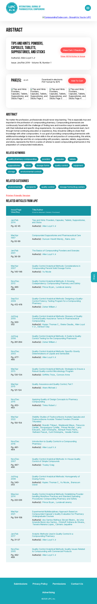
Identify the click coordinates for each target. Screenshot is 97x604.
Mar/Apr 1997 (14, 236)
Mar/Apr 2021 (14, 512)
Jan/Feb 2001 (14, 251)
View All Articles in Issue (72, 56)
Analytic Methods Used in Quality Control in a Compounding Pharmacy (52, 535)
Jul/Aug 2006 (14, 337)
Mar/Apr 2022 (14, 418)
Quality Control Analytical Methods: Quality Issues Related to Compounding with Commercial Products (58, 550)
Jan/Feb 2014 (14, 221)
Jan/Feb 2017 (14, 535)
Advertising (48, 592)
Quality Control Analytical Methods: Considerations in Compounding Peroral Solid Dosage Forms (56, 267)
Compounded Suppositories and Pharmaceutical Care (56, 235)
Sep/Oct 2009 (15, 299)
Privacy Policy (40, 583)
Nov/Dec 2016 (15, 442)
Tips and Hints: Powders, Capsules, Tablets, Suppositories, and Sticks (58, 221)
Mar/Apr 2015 (14, 385)
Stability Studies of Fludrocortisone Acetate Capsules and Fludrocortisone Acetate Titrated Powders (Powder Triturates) (58, 419)
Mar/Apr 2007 (14, 267)
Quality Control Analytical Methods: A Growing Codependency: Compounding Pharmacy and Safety (56, 282)
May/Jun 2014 (15, 495)
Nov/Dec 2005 (15, 550)
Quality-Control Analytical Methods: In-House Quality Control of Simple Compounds (56, 460)
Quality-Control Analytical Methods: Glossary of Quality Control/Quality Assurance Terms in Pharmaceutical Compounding (57, 318)
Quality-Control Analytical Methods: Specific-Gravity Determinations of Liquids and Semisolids (56, 352)
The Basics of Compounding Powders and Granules (55, 250)
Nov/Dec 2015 (15, 400)
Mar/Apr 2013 (14, 370)
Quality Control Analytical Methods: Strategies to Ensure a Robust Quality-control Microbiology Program (58, 370)
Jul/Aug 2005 (14, 317)
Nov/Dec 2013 (15, 282)
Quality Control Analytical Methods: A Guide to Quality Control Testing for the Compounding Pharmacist (56, 337)
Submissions (20, 583)
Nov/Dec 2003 (15, 352)
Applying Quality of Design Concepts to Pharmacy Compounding (55, 400)
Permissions (59, 583)
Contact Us (77, 583)
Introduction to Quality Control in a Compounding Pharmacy (54, 442)
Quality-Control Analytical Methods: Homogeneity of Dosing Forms (56, 477)
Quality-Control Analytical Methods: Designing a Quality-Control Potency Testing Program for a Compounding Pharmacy (57, 301)
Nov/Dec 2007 (15, 460)
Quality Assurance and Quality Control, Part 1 (52, 384)
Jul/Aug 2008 (14, 477)
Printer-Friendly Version (18, 195)
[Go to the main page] (25, 8)
